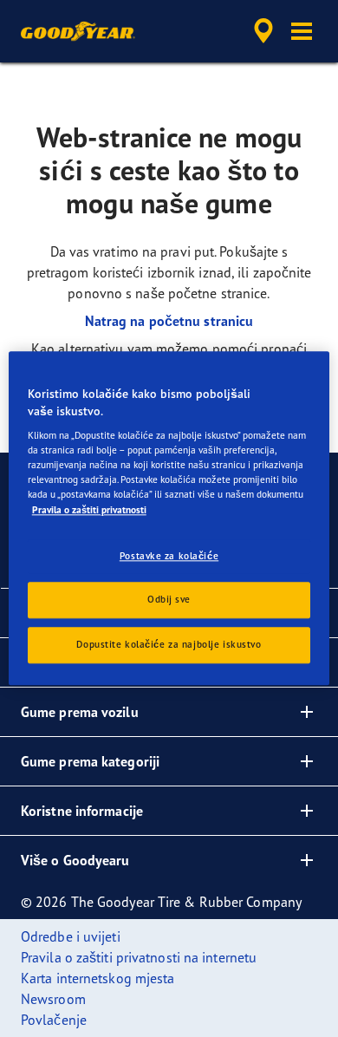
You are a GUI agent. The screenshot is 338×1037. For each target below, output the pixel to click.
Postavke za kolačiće (169, 556)
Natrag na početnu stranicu (169, 320)
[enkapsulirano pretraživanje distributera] (263, 31)
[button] (301, 31)
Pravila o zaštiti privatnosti (89, 510)
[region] (169, 518)
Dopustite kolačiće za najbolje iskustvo (168, 645)
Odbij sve (169, 600)
